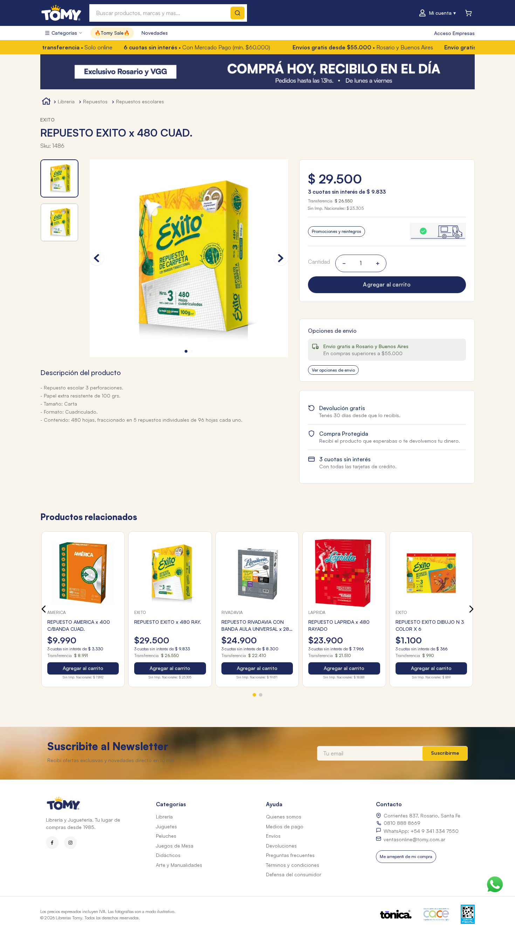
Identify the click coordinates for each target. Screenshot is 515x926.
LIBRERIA (66, 101)
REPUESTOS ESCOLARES (140, 101)
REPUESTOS (95, 101)
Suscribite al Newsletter (107, 746)
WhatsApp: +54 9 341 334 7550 (421, 831)
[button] (387, 231)
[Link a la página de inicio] (46, 102)
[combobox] (168, 13)
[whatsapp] (494, 882)
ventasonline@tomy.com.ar (414, 839)
